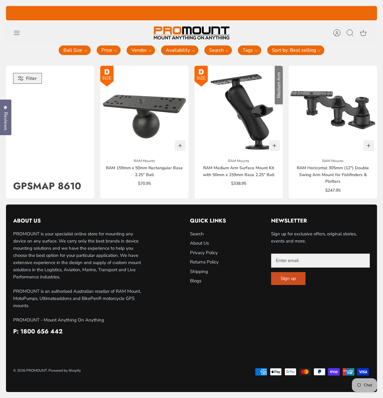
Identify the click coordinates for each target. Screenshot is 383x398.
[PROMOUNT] (191, 33)
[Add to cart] (180, 145)
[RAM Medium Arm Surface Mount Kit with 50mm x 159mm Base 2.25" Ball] (238, 110)
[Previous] (108, 13)
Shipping (199, 272)
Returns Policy (204, 262)
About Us (199, 243)
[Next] (274, 13)
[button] (75, 50)
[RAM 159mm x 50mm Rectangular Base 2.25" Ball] (144, 110)
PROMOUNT (36, 370)
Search (197, 234)
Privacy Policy (204, 253)
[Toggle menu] (19, 32)
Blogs (195, 281)
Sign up (288, 278)
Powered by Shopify (64, 370)
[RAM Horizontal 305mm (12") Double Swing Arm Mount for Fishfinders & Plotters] (333, 110)
